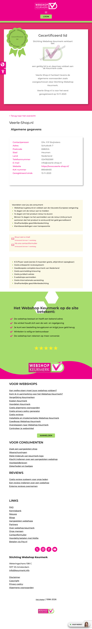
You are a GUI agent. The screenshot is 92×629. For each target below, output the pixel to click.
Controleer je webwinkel (21, 428)
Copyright (14, 581)
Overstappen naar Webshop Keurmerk (28, 425)
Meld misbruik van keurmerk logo (26, 456)
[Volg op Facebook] (48, 549)
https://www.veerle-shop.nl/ (55, 166)
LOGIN (46, 17)
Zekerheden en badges (21, 466)
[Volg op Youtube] (54, 549)
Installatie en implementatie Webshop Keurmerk (34, 418)
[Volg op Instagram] (43, 549)
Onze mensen (16, 531)
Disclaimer (14, 577)
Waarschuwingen (18, 452)
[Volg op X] (37, 549)
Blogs (12, 517)
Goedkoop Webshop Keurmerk (25, 421)
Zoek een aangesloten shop (23, 449)
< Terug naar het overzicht (22, 116)
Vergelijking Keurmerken (22, 397)
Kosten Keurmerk (18, 401)
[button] (3, 71)
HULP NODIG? (77, 624)
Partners (13, 524)
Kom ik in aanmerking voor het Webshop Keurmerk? (36, 394)
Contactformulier (17, 535)
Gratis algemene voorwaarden (24, 407)
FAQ (11, 507)
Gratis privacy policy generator (24, 411)
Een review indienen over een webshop (29, 483)
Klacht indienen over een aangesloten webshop (33, 459)
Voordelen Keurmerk (19, 404)
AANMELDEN (46, 435)
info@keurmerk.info (19, 570)
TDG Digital (40, 599)
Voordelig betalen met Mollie (23, 538)
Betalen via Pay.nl (18, 541)
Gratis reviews (16, 414)
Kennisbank (15, 511)
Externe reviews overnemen (23, 486)
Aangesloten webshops (21, 521)
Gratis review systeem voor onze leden (28, 479)
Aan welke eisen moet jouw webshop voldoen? (33, 390)
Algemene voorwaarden (21, 587)
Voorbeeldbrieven (18, 463)
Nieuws (13, 514)
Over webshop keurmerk (21, 528)
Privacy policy (16, 584)
